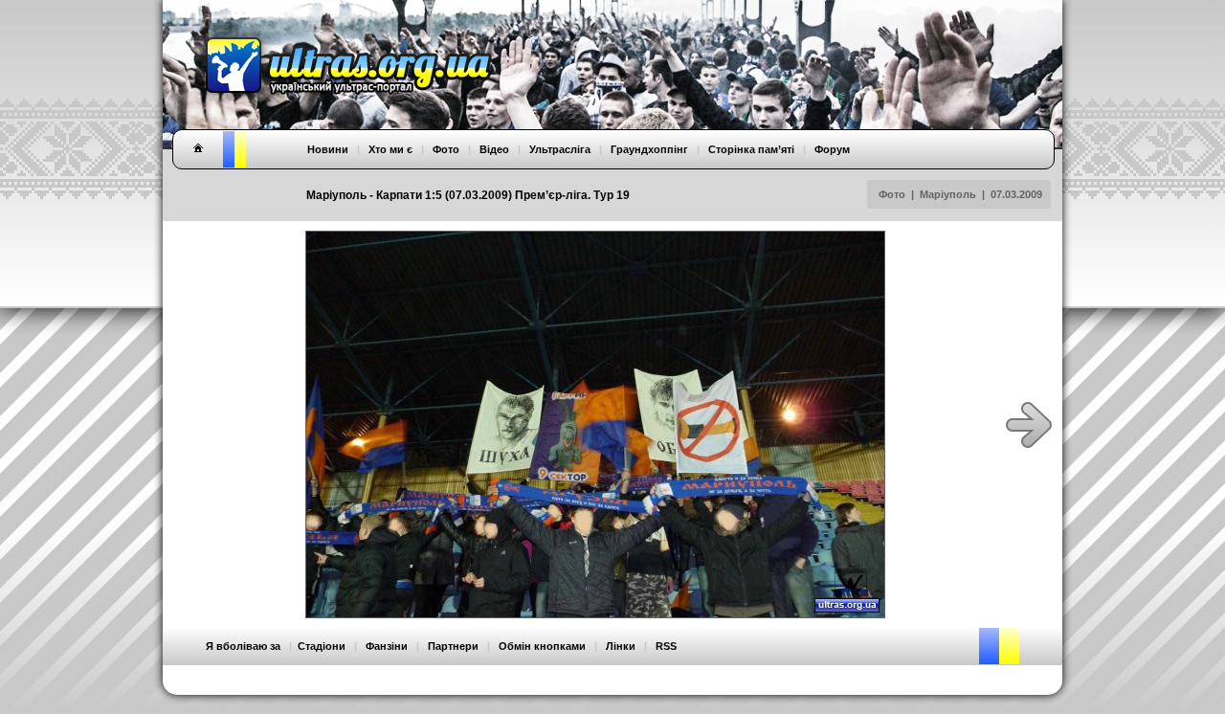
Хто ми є (390, 149)
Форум (832, 149)
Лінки (620, 646)
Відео (494, 149)
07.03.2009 (1016, 194)
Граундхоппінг (649, 149)
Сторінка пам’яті (751, 149)
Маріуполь (948, 194)
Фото (892, 194)
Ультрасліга (559, 149)
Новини (327, 149)
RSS (666, 646)
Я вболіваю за (243, 646)
